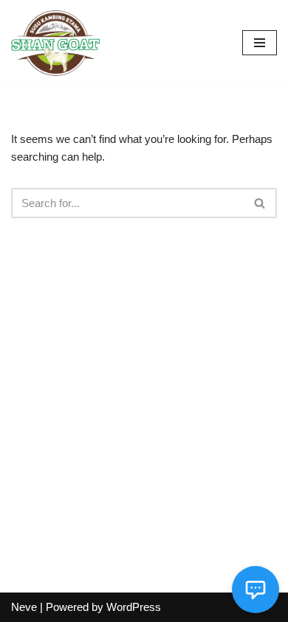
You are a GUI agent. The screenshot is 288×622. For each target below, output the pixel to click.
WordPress (133, 607)
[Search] (260, 203)
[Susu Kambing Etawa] (55, 43)
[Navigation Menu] (259, 42)
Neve (24, 607)
